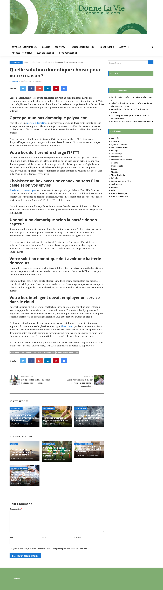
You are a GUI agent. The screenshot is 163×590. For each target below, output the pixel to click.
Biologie (46, 47)
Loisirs (14, 444)
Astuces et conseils (22, 53)
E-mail (45, 537)
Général (114, 163)
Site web (77, 537)
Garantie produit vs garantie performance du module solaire (24, 418)
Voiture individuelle (119, 196)
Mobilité (114, 172)
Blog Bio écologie (45, 53)
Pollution (115, 178)
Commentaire (16, 509)
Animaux (115, 141)
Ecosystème (60, 47)
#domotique (31, 352)
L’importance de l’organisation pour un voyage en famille (22, 452)
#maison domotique (46, 352)
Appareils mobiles (119, 144)
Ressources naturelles (83, 47)
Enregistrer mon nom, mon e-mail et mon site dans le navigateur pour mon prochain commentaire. (50, 549)
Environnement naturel (24, 47)
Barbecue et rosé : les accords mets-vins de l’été (132, 121)
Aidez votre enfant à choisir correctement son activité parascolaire (80, 383)
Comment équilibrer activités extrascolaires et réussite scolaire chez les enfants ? (56, 451)
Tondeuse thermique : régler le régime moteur (55, 419)
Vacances (115, 187)
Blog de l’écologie (68, 53)
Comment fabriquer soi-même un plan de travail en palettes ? (88, 449)
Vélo (113, 190)
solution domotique (37, 123)
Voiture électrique (119, 193)
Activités (123, 47)
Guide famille (48, 444)
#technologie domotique (67, 352)
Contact (16, 579)
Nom (12, 537)
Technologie (16, 62)
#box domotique (17, 352)
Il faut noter (67, 326)
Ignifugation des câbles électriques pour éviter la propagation (89, 418)
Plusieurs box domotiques (23, 190)
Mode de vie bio (106, 47)
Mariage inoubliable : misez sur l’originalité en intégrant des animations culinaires (24, 476)
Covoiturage (116, 154)
